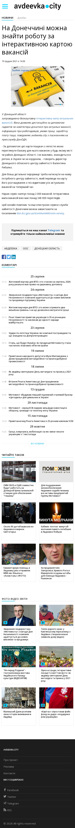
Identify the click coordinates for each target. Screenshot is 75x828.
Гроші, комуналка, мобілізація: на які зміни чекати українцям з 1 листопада (36, 433)
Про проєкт (10, 760)
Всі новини (37, 443)
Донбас (21, 17)
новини (7, 17)
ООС (25, 248)
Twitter (11, 796)
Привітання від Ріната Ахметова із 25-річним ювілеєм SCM (41, 421)
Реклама (8, 766)
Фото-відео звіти (14, 598)
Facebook (13, 790)
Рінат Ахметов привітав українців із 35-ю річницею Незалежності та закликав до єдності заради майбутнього (37, 320)
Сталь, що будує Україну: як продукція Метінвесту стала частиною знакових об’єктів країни (40, 344)
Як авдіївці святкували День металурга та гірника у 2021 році (40, 373)
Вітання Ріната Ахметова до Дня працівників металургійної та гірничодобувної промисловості (36, 383)
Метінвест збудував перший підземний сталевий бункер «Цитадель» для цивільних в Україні (41, 396)
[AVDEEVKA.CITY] (37, 6)
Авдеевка (10, 248)
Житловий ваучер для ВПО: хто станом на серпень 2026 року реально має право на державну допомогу (39, 283)
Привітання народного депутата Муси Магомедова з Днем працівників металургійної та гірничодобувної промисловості (38, 359)
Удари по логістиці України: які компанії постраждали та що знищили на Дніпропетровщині (40, 334)
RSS (9, 810)
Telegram (54, 230)
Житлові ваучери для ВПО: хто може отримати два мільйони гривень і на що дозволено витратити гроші (39, 308)
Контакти (9, 773)
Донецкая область (47, 248)
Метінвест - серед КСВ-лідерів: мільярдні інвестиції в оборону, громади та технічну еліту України (38, 409)
